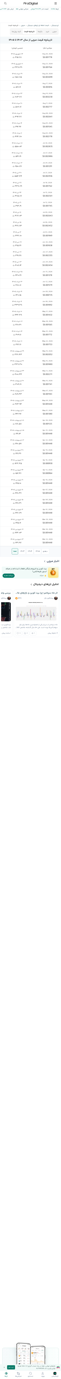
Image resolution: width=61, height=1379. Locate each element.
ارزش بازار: (10, 9)
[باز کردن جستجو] (5, 3)
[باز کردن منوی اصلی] (55, 3)
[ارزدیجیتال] (30, 3)
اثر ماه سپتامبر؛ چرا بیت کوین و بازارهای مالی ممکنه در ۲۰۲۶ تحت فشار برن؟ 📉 (36, 593)
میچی (54, 31)
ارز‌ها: (57, 9)
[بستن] (4, 1367)
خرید (47, 31)
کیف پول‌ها (16, 31)
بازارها (40, 31)
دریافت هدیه (8, 575)
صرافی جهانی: (23, 9)
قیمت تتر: (45, 9)
